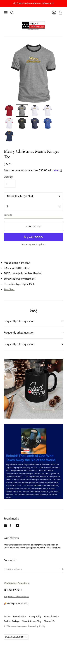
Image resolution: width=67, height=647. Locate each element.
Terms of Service (51, 616)
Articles (7, 616)
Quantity (8, 176)
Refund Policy (19, 616)
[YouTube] (17, 526)
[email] (5, 526)
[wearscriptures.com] (33, 26)
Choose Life (49, 621)
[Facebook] (10, 526)
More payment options (34, 244)
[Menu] (5, 12)
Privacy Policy (35, 616)
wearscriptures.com (19, 626)
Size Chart (9, 289)
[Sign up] (61, 569)
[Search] (12, 13)
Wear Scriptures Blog (31, 621)
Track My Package (11, 621)
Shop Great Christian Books (16, 596)
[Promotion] (33, 389)
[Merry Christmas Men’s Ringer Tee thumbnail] (9, 110)
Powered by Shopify (36, 626)
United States (14, 637)
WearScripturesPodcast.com (16, 583)
